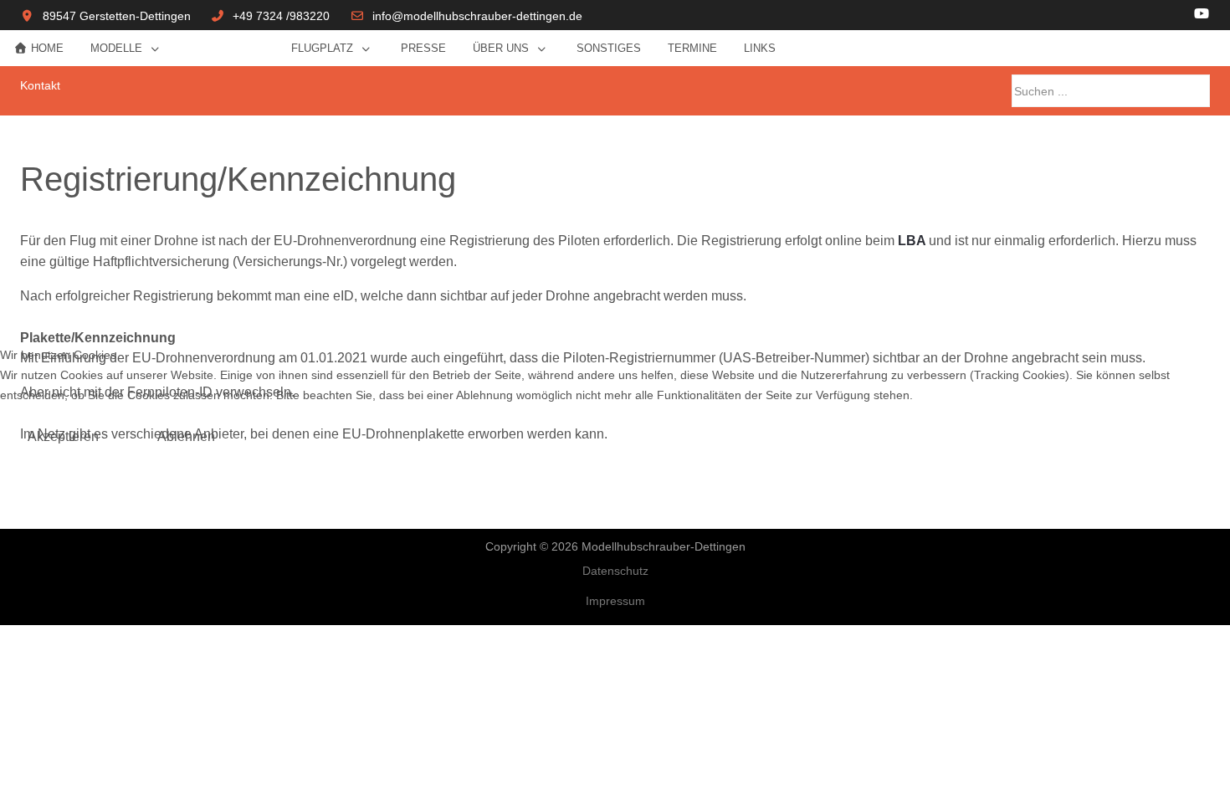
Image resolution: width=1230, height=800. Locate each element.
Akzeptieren (63, 436)
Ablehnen (186, 436)
